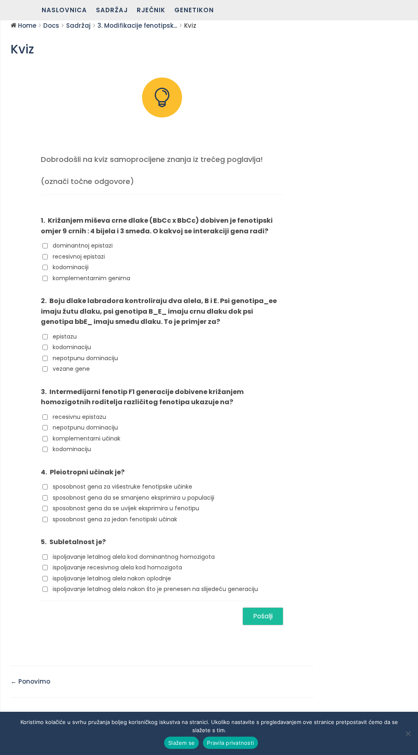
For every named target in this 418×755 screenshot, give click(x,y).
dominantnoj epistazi (83, 245)
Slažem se (181, 743)
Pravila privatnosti (230, 743)
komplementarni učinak (86, 438)
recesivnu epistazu (79, 417)
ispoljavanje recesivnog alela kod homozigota (117, 567)
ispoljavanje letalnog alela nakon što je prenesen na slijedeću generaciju (155, 589)
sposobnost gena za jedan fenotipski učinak (115, 519)
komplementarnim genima (91, 278)
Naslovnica (64, 10)
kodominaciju (72, 347)
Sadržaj (112, 10)
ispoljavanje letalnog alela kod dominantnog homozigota (134, 557)
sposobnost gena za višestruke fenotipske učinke (122, 487)
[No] (408, 733)
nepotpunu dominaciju (85, 358)
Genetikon (194, 10)
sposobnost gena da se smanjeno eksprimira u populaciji (133, 498)
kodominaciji (71, 267)
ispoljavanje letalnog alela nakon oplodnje (112, 578)
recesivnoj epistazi (79, 256)
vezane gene (71, 369)
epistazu (65, 336)
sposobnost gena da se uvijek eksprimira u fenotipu (126, 508)
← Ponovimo (30, 681)
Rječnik (151, 10)
